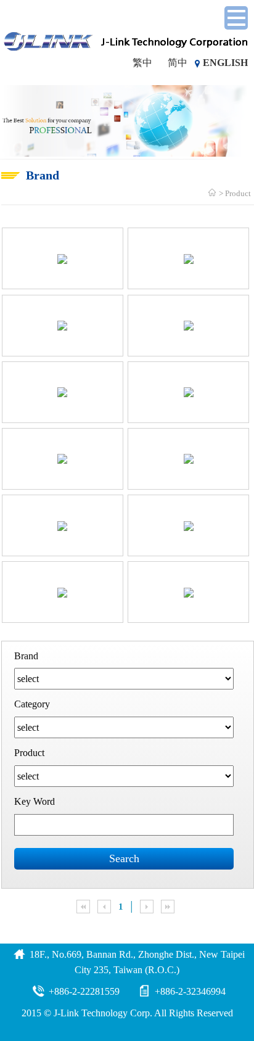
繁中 (142, 62)
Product (238, 193)
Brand (26, 656)
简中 (177, 62)
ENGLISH (225, 62)
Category (32, 704)
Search (124, 858)
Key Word (34, 801)
